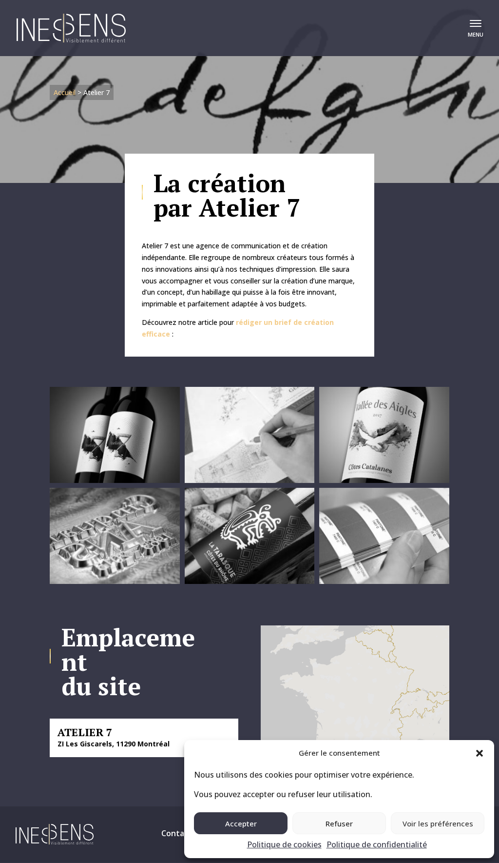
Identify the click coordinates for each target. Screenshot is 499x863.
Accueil (65, 92)
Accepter (241, 823)
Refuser (339, 823)
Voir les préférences (438, 823)
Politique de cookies (284, 844)
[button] (479, 753)
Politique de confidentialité (376, 844)
